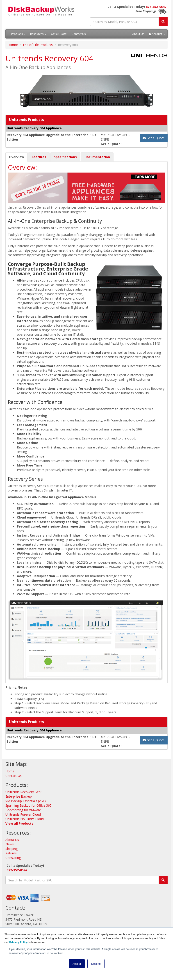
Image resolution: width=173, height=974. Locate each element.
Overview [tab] (16, 157)
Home (13, 45)
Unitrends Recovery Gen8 (23, 792)
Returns (11, 853)
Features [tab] (39, 157)
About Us (138, 34)
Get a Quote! (59, 34)
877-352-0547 (156, 7)
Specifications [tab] (65, 157)
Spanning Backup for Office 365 (28, 805)
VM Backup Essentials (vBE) (25, 801)
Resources (37, 34)
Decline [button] (96, 963)
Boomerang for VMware (23, 810)
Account (157, 34)
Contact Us (79, 34)
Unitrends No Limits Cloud (24, 819)
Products (17, 34)
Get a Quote (155, 138)
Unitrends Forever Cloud (23, 814)
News (9, 844)
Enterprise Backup (18, 796)
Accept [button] (77, 963)
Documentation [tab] (97, 157)
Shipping (11, 849)
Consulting (13, 858)
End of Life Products (38, 45)
